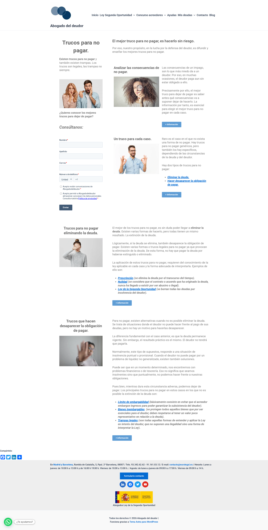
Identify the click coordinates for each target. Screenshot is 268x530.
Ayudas (171, 15)
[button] (8, 522)
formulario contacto (134, 476)
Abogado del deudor (66, 26)
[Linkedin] (122, 484)
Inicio (95, 15)
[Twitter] (138, 484)
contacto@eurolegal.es (181, 464)
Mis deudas (185, 15)
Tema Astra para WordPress (144, 522)
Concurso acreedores (149, 15)
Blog (212, 15)
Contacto (202, 15)
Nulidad (122, 281)
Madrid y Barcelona (63, 464)
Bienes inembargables (131, 409)
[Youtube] (145, 484)
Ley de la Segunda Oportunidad (137, 289)
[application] (133, 15)
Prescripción (125, 278)
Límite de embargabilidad (133, 402)
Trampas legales (128, 420)
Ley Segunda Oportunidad (116, 15)
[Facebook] (130, 484)
